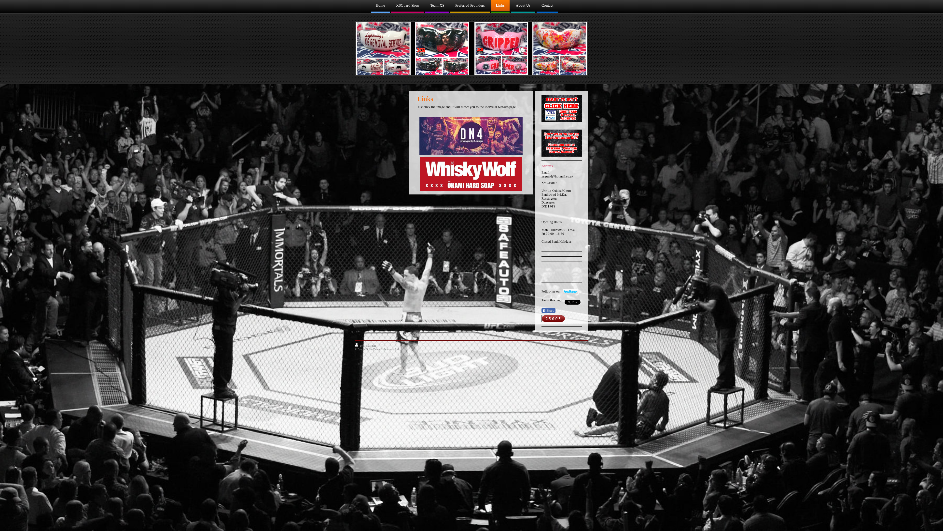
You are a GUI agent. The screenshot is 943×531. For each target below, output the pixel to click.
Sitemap (371, 345)
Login (584, 344)
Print (362, 345)
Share (550, 310)
